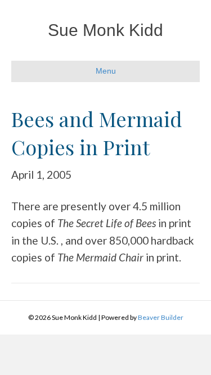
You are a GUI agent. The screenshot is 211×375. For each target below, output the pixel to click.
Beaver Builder (160, 317)
